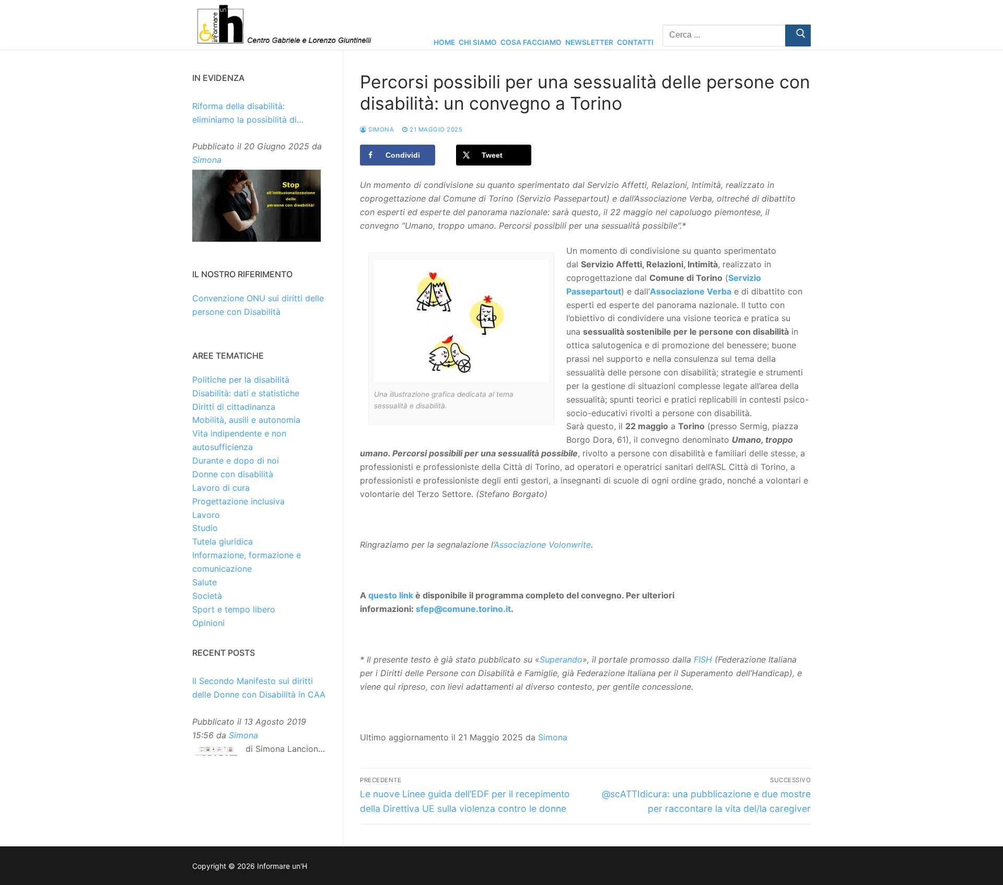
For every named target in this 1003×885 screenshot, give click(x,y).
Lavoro (206, 515)
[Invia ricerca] (798, 35)
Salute (204, 582)
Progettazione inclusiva (238, 501)
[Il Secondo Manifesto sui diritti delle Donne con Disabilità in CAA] (216, 753)
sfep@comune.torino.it (463, 609)
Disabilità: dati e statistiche (245, 393)
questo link (390, 595)
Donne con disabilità (232, 474)
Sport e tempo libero (233, 609)
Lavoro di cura (221, 487)
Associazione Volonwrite (542, 544)
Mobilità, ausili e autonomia (246, 420)
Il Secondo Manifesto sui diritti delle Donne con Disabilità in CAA (258, 688)
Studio (205, 528)
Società (207, 596)
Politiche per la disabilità (240, 379)
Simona (380, 129)
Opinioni (208, 623)
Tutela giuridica (222, 541)
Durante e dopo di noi (235, 460)
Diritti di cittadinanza (233, 407)
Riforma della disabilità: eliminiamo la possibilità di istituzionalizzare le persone (247, 114)
